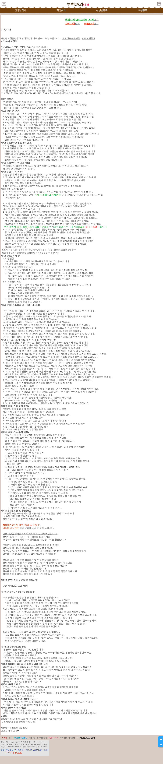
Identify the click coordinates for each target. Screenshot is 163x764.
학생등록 (142, 10)
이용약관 (31, 738)
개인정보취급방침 (20, 738)
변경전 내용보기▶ (10, 730)
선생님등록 (101, 10)
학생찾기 (61, 10)
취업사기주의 (53, 738)
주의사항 (63, 738)
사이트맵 (71, 738)
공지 (10, 738)
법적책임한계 (42, 738)
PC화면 (4, 738)
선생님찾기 (20, 10)
